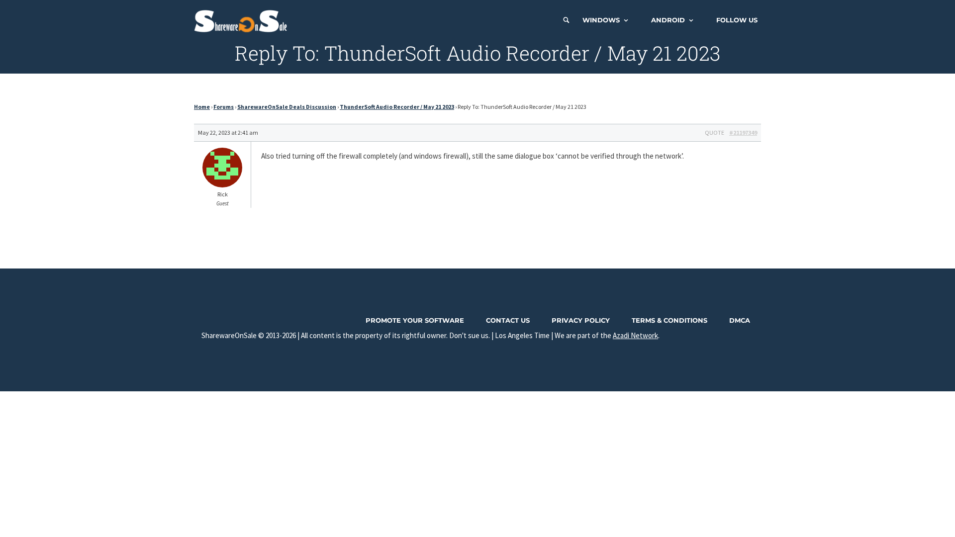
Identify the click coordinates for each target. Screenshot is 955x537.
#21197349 (743, 132)
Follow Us (737, 20)
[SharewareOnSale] (243, 19)
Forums (223, 106)
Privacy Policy (581, 320)
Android (668, 20)
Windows (601, 20)
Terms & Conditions (669, 320)
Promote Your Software (415, 320)
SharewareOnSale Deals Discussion (286, 106)
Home (202, 106)
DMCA (739, 320)
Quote (714, 132)
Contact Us (508, 320)
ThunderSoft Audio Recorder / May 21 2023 (397, 106)
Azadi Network (635, 335)
